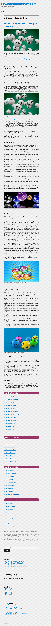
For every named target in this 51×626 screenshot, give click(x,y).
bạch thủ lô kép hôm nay (12, 535)
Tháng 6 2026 (8, 588)
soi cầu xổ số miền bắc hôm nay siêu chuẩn (25, 531)
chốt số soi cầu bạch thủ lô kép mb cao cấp (15, 566)
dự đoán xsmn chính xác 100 (12, 611)
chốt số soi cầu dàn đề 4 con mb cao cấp (15, 564)
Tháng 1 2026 (8, 594)
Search (7, 550)
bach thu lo (17, 532)
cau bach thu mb (11, 538)
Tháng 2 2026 (8, 593)
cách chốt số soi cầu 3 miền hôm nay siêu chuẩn (17, 604)
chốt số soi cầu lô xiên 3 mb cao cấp (14, 563)
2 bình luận (33, 540)
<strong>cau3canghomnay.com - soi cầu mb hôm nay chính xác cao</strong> (25, 623)
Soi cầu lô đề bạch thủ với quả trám (23, 540)
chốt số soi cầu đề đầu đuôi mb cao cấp (14, 561)
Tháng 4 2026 (8, 591)
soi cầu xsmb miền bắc (10, 614)
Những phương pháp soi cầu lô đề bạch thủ (14, 539)
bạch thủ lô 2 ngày (28, 532)
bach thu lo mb (25, 536)
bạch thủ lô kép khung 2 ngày (23, 535)
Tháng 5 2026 (8, 589)
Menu (2, 11)
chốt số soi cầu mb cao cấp (11, 606)
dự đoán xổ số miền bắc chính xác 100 (14, 608)
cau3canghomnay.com (19, 3)
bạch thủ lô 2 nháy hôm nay (11, 534)
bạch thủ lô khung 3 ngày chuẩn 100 (15, 536)
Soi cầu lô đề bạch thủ (28, 539)
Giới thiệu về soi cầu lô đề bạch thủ (22, 538)
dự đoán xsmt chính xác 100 (12, 612)
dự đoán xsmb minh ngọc (11, 609)
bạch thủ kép (11, 532)
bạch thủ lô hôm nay (31, 534)
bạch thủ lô (22, 532)
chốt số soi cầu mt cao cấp (11, 607)
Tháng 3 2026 (8, 592)
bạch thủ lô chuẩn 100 (22, 534)
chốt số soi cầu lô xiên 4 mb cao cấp (14, 562)
